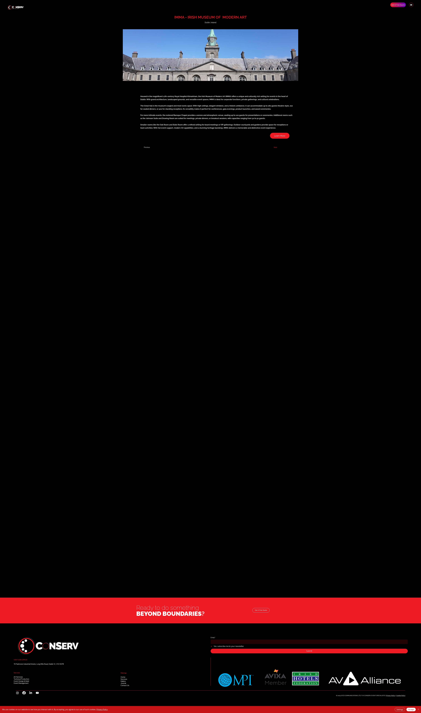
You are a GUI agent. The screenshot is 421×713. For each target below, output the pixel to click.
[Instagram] (17, 692)
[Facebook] (24, 692)
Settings (400, 709)
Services (124, 679)
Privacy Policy (390, 695)
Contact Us (125, 685)
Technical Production (21, 679)
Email (213, 637)
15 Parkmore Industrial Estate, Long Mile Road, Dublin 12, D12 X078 (39, 664)
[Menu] (411, 5)
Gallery (123, 681)
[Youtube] (37, 692)
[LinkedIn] (30, 692)
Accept (411, 709)
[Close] (418, 709)
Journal (123, 683)
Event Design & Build (21, 681)
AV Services (18, 677)
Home (123, 677)
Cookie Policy (400, 695)
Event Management (21, 683)
